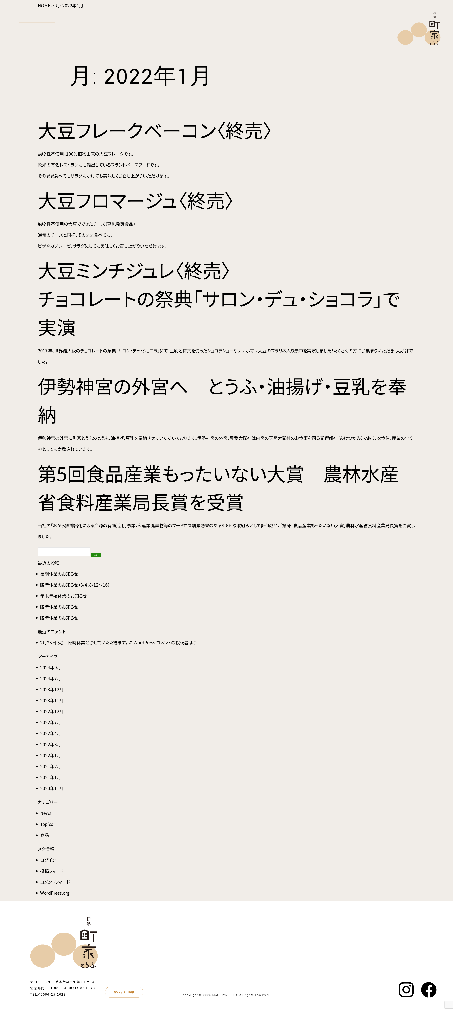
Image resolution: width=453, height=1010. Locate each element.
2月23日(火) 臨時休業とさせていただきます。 (83, 642)
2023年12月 (52, 689)
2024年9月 (50, 667)
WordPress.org (54, 893)
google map (124, 991)
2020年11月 (52, 788)
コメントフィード (55, 882)
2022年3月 (50, 744)
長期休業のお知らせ (59, 574)
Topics (46, 824)
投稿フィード (51, 871)
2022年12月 (52, 711)
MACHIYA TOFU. (225, 995)
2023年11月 (52, 700)
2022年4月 (50, 733)
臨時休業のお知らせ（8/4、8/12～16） (75, 585)
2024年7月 (50, 678)
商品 (44, 835)
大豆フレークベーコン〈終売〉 (155, 129)
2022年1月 (50, 755)
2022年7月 (50, 722)
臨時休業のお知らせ (59, 606)
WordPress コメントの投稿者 (161, 642)
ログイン (48, 860)
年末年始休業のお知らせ (63, 596)
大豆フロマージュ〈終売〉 (136, 199)
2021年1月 (50, 777)
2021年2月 (50, 766)
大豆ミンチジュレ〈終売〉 (134, 269)
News (45, 813)
